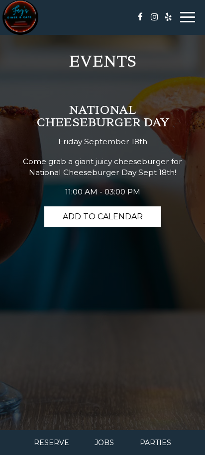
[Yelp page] (168, 17)
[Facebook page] (140, 17)
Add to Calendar (103, 216)
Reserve (51, 442)
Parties (155, 442)
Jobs (104, 442)
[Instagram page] (154, 17)
